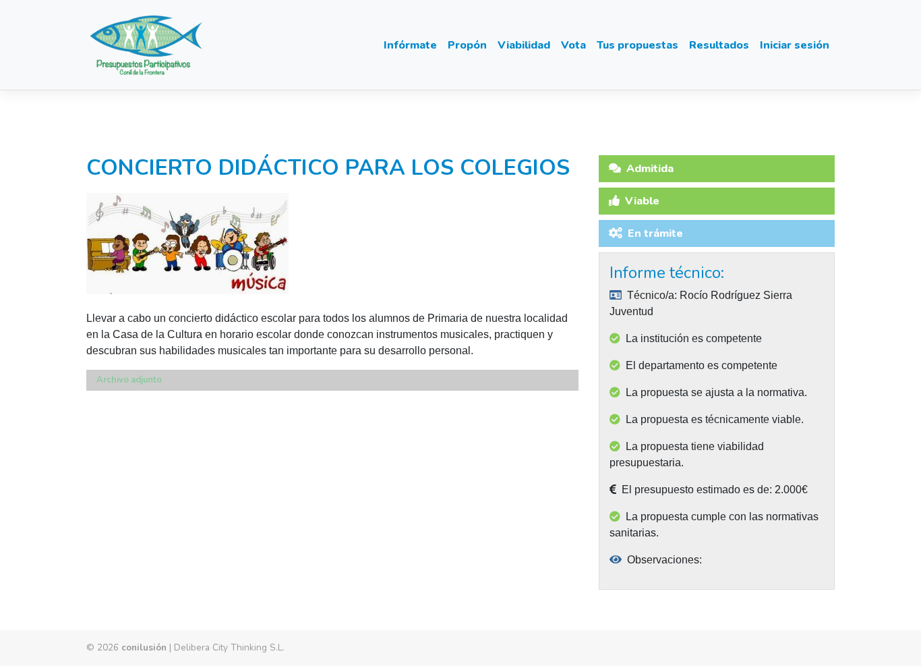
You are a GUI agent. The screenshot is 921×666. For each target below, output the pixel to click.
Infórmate (410, 45)
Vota (573, 45)
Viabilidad (524, 45)
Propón (467, 45)
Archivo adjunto (129, 380)
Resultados (719, 45)
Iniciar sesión (794, 45)
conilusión (144, 647)
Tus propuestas (637, 45)
